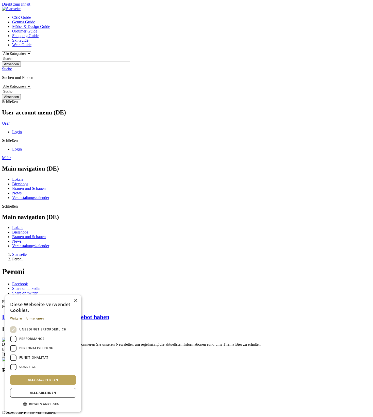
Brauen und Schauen (29, 188)
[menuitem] (191, 17)
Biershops (20, 184)
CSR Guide (21, 17)
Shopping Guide (25, 36)
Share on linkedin (26, 288)
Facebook (20, 284)
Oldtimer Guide (24, 31)
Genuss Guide (23, 22)
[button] (43, 404)
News (17, 193)
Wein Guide (21, 45)
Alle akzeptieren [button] (43, 380)
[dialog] (43, 353)
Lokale (17, 179)
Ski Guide (20, 40)
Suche (7, 69)
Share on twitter (25, 293)
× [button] (75, 301)
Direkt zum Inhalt (16, 4)
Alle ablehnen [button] (43, 393)
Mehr (6, 158)
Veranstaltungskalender (30, 197)
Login (17, 132)
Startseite (19, 254)
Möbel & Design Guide (31, 26)
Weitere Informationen (27, 318)
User (6, 123)
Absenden (11, 64)
